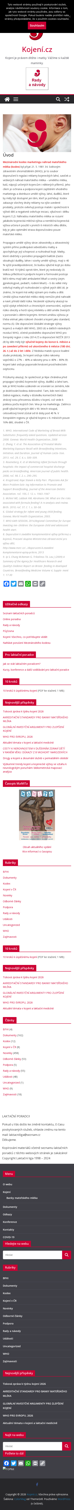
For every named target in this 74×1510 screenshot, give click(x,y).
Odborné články (12, 901)
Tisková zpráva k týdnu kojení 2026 (23, 711)
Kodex (6, 883)
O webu (7, 1184)
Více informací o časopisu (37, 851)
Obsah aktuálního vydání (37, 847)
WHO (6, 931)
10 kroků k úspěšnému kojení (20, 690)
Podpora (8, 907)
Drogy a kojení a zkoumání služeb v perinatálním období (35, 758)
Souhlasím (37, 25)
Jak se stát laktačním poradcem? (21, 663)
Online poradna (12, 619)
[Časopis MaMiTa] (37, 792)
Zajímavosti (10, 936)
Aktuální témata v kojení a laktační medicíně (28, 742)
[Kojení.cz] (7, 99)
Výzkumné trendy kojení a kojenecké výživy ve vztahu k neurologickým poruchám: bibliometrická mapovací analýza (35, 767)
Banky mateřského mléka (22, 1198)
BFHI (6, 871)
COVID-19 (8, 1237)
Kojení (7, 1192)
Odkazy (7, 1214)
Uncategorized (11, 925)
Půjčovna (8, 631)
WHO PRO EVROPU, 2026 (18, 736)
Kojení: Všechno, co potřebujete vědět (25, 637)
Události (7, 919)
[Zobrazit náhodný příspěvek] (67, 99)
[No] (69, 16)
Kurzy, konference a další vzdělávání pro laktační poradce (36, 669)
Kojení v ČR (9, 889)
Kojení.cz (37, 49)
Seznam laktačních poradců (19, 613)
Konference (10, 1222)
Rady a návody (11, 625)
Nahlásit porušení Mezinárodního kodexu (26, 642)
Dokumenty (10, 877)
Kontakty (8, 1229)
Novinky (7, 895)
